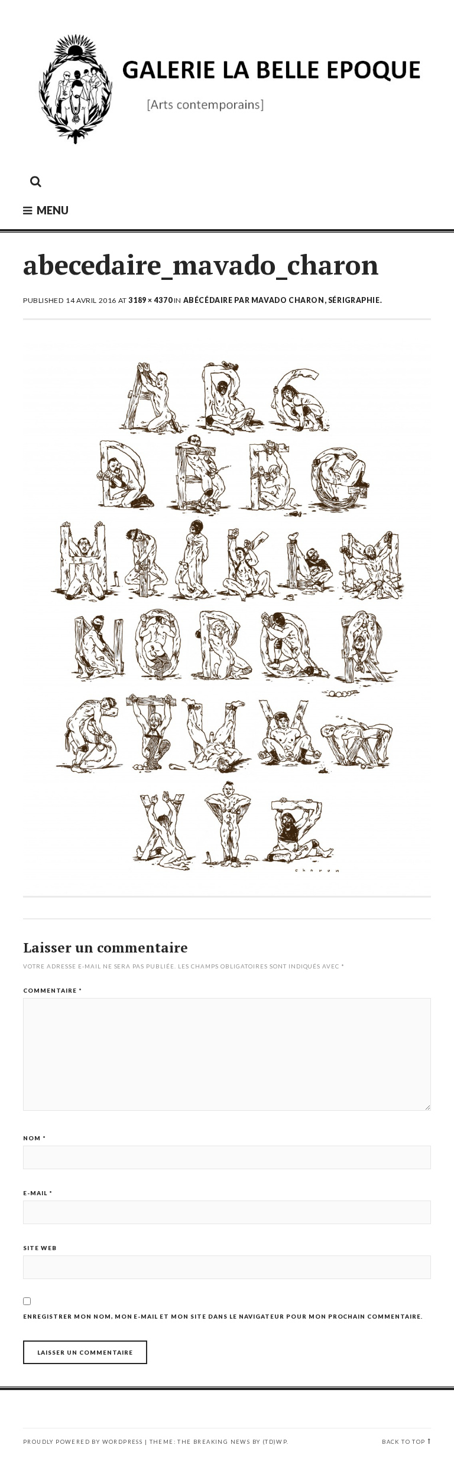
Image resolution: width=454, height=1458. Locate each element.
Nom (34, 1137)
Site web (40, 1247)
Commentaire (52, 990)
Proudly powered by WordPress (82, 1442)
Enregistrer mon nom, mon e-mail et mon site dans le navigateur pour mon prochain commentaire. (223, 1316)
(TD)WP (274, 1442)
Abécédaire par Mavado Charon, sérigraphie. (282, 300)
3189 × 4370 (150, 300)
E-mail (38, 1192)
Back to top (403, 1442)
